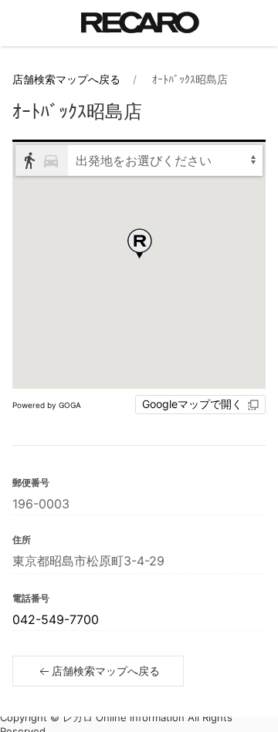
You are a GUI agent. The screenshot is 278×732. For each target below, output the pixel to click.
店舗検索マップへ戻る (66, 79)
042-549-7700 (55, 619)
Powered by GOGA (46, 405)
